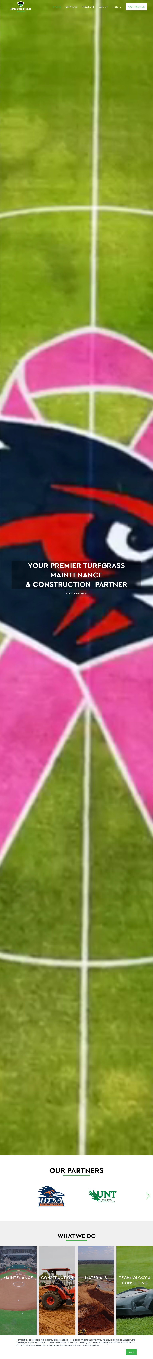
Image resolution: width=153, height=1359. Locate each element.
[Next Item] (148, 1196)
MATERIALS (96, 1277)
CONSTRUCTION (57, 1277)
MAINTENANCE (18, 1277)
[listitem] (18, 1302)
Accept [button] (131, 1352)
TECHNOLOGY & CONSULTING (135, 1280)
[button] (148, 1151)
